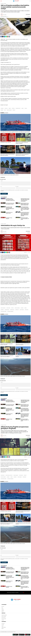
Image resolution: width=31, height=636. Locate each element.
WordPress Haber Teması (11, 631)
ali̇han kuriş (2, 475)
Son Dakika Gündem (3, 311)
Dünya (2, 611)
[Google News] (29, 36)
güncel (25, 475)
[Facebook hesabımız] (19, 592)
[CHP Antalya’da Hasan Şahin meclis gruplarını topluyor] (3, 203)
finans (26, 108)
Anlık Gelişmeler (16, 475)
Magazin (3, 610)
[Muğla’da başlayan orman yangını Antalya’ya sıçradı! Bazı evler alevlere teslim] (18, 203)
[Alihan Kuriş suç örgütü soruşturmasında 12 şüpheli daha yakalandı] (7, 149)
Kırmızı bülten (12, 309)
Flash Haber (21, 475)
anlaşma (2, 108)
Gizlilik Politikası (4, 627)
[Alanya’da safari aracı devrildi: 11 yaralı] (3, 212)
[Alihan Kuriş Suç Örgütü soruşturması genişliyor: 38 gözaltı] (23, 137)
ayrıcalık (6, 108)
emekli (22, 108)
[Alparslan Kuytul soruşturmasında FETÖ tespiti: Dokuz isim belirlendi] (23, 149)
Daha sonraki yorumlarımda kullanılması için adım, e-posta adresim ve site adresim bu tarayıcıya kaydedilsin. (14, 190)
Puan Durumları (4, 618)
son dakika (26, 309)
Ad (1, 186)
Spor (2, 607)
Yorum (2, 180)
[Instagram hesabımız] (22, 592)
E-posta (17, 186)
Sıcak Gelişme (22, 309)
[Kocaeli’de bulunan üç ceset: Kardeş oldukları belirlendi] (15, 165)
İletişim (3, 628)
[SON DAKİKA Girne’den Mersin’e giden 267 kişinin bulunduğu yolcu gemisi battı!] (15, 122)
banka (10, 108)
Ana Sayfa (3, 623)
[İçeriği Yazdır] (9, 36)
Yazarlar (3, 624)
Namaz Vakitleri (4, 616)
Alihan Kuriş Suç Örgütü (9, 475)
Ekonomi (13, 108)
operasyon (17, 309)
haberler (2, 309)
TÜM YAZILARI (28, 14)
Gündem (29, 16)
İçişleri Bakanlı (7, 309)
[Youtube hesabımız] (23, 592)
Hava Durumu (3, 617)
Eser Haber (4, 14)
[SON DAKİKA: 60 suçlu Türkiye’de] (7, 137)
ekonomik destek (18, 108)
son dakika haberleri (10, 311)
